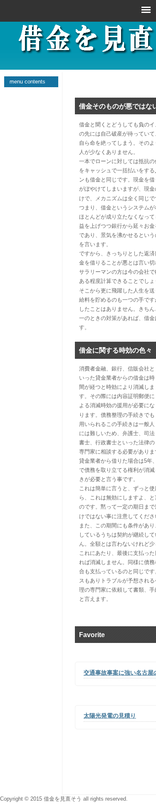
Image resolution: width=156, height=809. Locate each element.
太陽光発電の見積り (110, 715)
